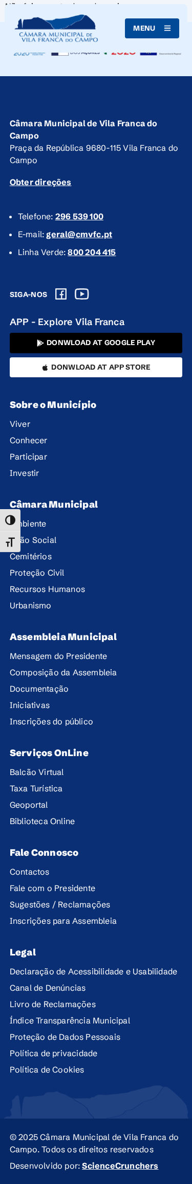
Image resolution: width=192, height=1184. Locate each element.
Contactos (30, 872)
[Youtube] (82, 294)
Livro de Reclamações (53, 1004)
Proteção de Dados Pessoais (65, 1037)
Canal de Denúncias (48, 988)
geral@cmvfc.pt (79, 234)
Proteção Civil (37, 572)
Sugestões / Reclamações (60, 904)
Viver (20, 424)
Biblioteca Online (42, 821)
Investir (24, 473)
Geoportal (29, 805)
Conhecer (29, 440)
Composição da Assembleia (63, 672)
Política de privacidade (54, 1053)
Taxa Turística (36, 788)
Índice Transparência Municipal (70, 1020)
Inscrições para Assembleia (63, 921)
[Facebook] (61, 294)
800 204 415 (92, 252)
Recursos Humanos (47, 589)
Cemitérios (31, 556)
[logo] (56, 28)
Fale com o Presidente (52, 888)
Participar (28, 456)
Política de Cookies (47, 1069)
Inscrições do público (51, 721)
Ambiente (28, 523)
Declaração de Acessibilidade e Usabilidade (93, 971)
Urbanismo (31, 605)
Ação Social (33, 540)
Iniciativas (30, 705)
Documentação (39, 689)
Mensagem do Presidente (58, 656)
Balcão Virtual (37, 772)
